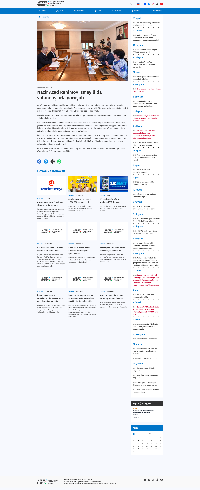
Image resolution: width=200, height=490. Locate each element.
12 (142, 443)
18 (138, 446)
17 (133, 446)
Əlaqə (90, 479)
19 (142, 446)
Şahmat (136, 11)
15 (156, 443)
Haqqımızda (82, 479)
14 (151, 443)
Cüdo (99, 11)
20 (147, 446)
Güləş (61, 11)
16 (160, 443)
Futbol (44, 11)
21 (151, 446)
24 (133, 449)
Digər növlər (157, 11)
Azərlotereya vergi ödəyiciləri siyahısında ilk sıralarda (143, 411)
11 (138, 443)
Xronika (46, 17)
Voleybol (118, 11)
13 (147, 443)
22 (156, 446)
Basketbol (80, 11)
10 (133, 443)
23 (160, 446)
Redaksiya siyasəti (70, 479)
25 (138, 449)
